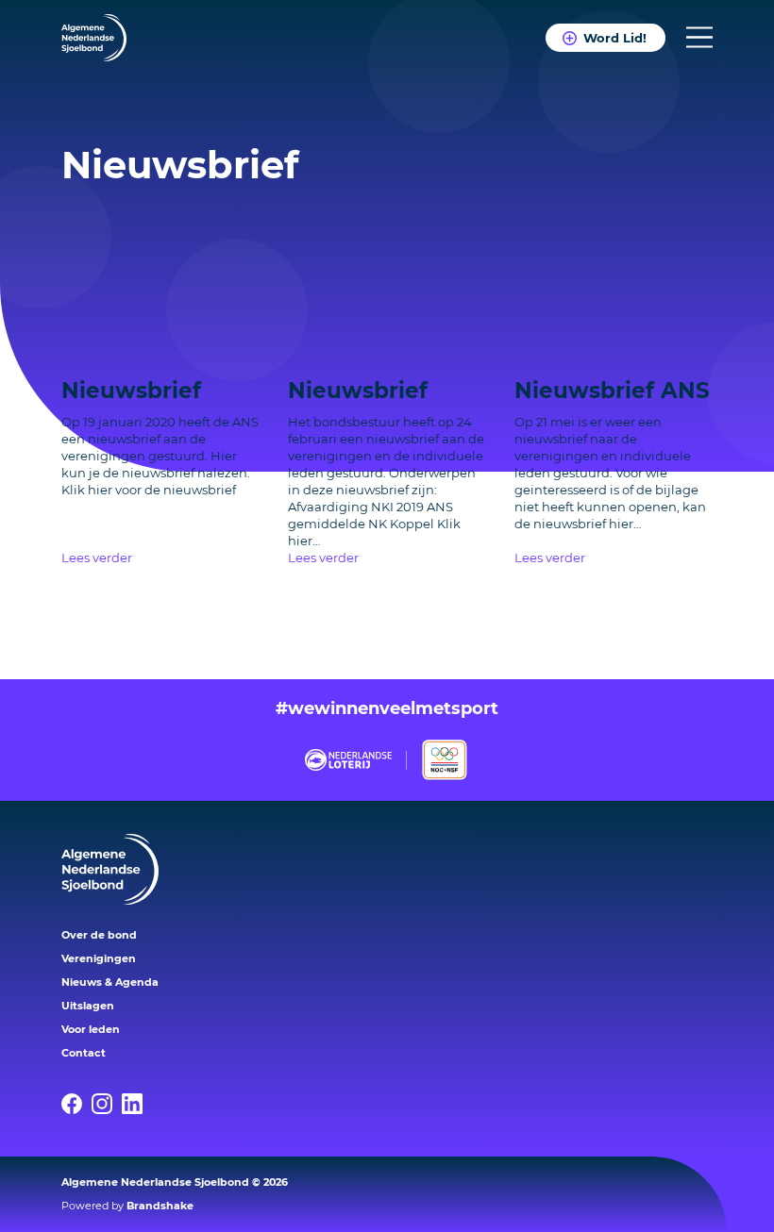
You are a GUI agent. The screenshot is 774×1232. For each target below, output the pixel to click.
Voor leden (90, 1029)
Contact (83, 1052)
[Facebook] (76, 1103)
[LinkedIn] (137, 1103)
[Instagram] (107, 1103)
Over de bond (99, 934)
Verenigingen (98, 958)
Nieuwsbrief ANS (612, 390)
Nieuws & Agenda (110, 982)
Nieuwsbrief (131, 390)
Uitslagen (87, 1005)
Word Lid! (615, 37)
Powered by (127, 1205)
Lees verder (96, 557)
